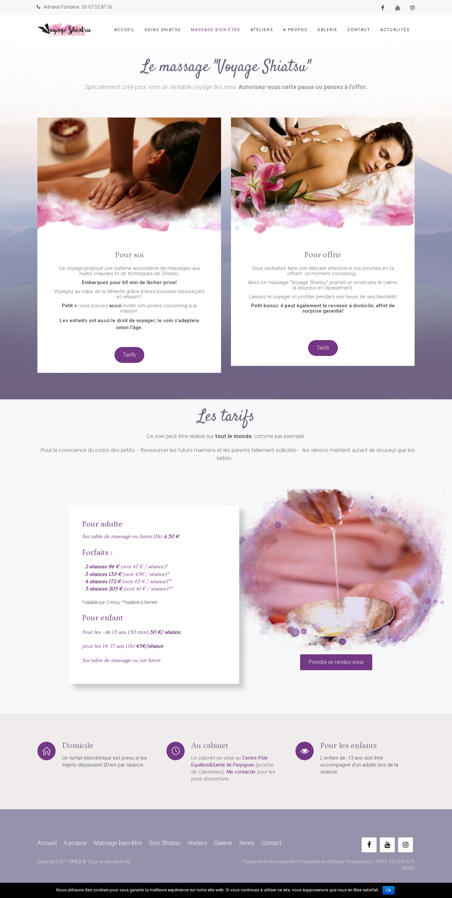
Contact (358, 29)
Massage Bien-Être (216, 29)
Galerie (327, 29)
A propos (295, 29)
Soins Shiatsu (163, 29)
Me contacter (241, 772)
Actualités (395, 29)
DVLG (75, 861)
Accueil (124, 29)
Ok (388, 890)
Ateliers (261, 29)
